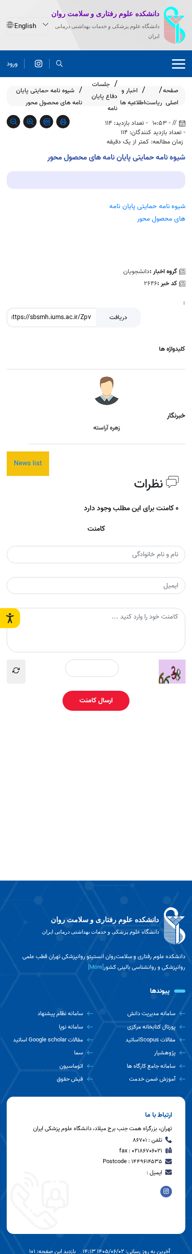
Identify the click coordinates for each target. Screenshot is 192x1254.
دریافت (118, 317)
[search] (59, 64)
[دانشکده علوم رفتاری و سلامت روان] (38, 64)
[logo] (96, 926)
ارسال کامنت (96, 700)
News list (28, 463)
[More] (96, 967)
